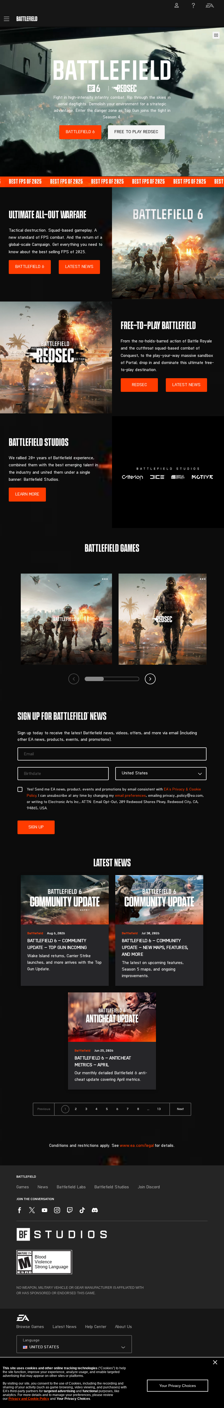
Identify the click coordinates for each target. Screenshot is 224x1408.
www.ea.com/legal (137, 1146)
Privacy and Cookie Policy (28, 1399)
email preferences (130, 796)
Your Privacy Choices (177, 1385)
